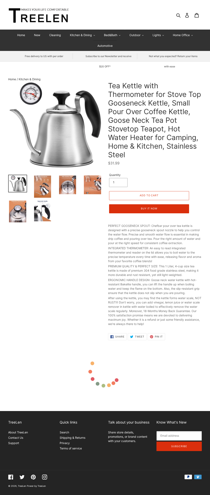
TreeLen (22, 486)
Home (12, 79)
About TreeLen (18, 432)
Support (13, 443)
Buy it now (149, 208)
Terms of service (71, 448)
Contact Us (15, 437)
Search (64, 432)
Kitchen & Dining (30, 79)
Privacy (65, 443)
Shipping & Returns (72, 437)
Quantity (115, 175)
